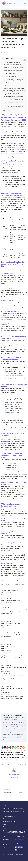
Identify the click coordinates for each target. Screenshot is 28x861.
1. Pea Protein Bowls (11, 73)
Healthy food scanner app (12, 827)
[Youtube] (21, 747)
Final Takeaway (9, 110)
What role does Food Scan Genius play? (16, 109)
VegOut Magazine (12, 143)
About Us (5, 844)
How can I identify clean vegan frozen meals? (15, 107)
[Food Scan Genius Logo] (8, 2)
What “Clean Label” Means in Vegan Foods (15, 65)
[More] (23, 747)
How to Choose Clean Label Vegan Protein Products (15, 84)
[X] (5, 747)
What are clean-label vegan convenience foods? (16, 100)
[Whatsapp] (15, 747)
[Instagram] (18, 747)
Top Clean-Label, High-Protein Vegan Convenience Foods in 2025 (13, 71)
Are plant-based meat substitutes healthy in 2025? (16, 103)
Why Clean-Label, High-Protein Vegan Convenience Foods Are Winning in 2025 (12, 63)
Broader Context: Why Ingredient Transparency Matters (12, 94)
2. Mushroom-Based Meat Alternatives (14, 75)
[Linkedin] (10, 747)
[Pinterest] (13, 747)
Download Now (16, 759)
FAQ (4, 847)
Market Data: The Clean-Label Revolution (14, 88)
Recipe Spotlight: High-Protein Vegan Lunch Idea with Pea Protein (15, 91)
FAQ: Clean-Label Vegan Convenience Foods (14, 97)
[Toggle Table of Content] (24, 60)
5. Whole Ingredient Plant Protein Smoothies (15, 79)
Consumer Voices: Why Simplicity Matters (14, 87)
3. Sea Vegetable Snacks (12, 76)
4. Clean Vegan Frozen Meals (13, 77)
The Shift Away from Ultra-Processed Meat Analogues (15, 68)
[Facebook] (2, 747)
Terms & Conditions (7, 841)
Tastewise (21, 203)
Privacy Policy (6, 839)
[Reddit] (7, 747)
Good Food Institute (19, 342)
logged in (11, 792)
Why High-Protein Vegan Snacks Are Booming (13, 81)
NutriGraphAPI (19, 731)
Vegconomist (18, 147)
